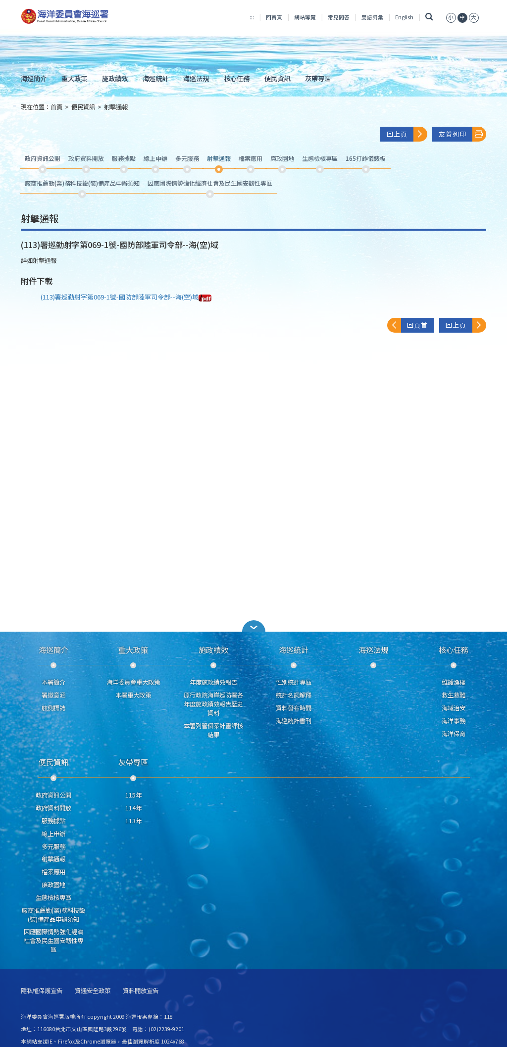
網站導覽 (305, 17)
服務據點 (53, 820)
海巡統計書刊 (293, 720)
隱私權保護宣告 (41, 991)
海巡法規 (196, 78)
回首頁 (274, 17)
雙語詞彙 (372, 17)
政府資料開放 (53, 807)
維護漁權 (453, 682)
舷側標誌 (53, 707)
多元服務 (53, 846)
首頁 (56, 106)
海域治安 (453, 707)
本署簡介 (53, 682)
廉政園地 (53, 884)
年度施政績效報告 (213, 682)
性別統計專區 (293, 682)
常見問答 (339, 17)
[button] (451, 17)
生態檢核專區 (53, 897)
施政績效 (115, 78)
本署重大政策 (133, 695)
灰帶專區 (318, 78)
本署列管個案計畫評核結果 (213, 730)
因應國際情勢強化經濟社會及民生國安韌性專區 (53, 940)
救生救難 (453, 695)
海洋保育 (453, 733)
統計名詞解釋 (293, 695)
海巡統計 (155, 78)
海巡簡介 (34, 78)
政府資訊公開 (53, 795)
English (404, 17)
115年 (133, 795)
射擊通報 (116, 106)
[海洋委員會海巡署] (93, 16)
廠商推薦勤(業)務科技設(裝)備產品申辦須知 (53, 915)
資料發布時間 (293, 707)
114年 (133, 807)
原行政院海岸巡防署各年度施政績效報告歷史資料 (213, 704)
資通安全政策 (92, 991)
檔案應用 (53, 871)
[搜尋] (429, 17)
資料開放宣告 (140, 991)
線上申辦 (53, 833)
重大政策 (74, 78)
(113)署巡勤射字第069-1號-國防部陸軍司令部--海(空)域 (120, 296)
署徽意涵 (53, 695)
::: (252, 17)
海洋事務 (453, 720)
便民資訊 (277, 78)
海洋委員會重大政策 (133, 682)
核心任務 (237, 78)
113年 (133, 820)
